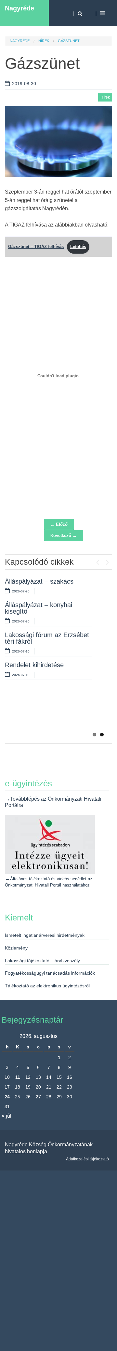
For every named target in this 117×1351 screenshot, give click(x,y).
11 (17, 1077)
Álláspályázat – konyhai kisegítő (38, 608)
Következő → (63, 535)
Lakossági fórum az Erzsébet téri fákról (47, 638)
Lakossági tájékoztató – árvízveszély (42, 960)
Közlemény (16, 947)
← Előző (59, 524)
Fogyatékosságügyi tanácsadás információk (50, 973)
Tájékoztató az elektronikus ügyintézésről (47, 985)
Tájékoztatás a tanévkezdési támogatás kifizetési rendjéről (47, 713)
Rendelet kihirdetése (34, 664)
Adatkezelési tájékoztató (87, 1159)
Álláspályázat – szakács (39, 581)
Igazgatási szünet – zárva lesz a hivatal (42, 683)
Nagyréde (19, 8)
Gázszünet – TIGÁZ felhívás (36, 246)
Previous (97, 561)
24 (7, 1096)
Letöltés (78, 246)
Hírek (43, 41)
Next (107, 561)
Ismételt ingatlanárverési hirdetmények (44, 935)
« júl (6, 1116)
